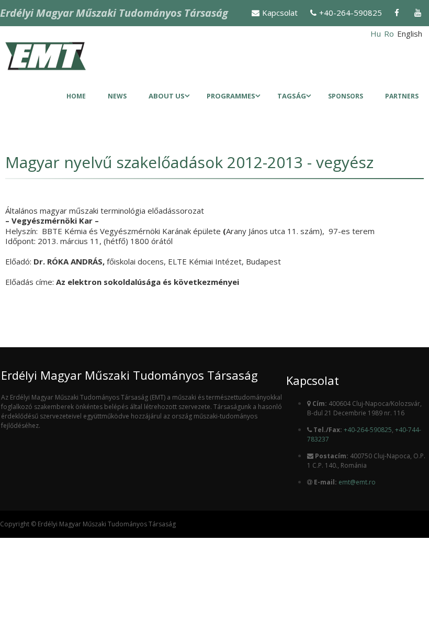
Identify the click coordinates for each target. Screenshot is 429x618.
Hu (375, 33)
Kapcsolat (280, 12)
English (409, 33)
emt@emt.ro (357, 482)
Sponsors (345, 96)
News (117, 96)
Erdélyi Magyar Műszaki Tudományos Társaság (114, 13)
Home (76, 96)
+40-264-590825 (350, 12)
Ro (389, 33)
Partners (402, 96)
